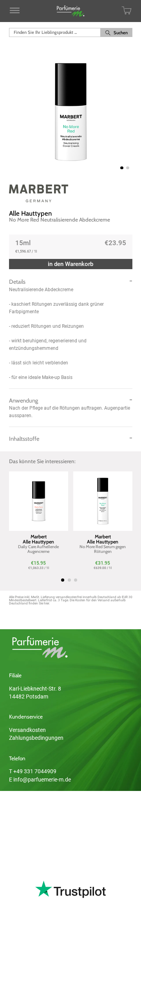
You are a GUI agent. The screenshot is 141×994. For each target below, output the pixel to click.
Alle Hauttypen (30, 213)
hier (46, 603)
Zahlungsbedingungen (36, 738)
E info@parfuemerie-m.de (40, 779)
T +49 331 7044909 (32, 771)
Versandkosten (27, 730)
